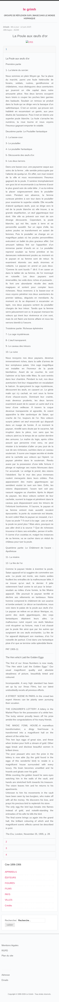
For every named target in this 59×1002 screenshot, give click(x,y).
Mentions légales (10, 945)
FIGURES (10, 883)
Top (55, 933)
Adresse (6, 975)
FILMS (8, 888)
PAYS (7, 894)
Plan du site (7, 955)
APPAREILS (11, 872)
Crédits (8, 905)
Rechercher (11, 920)
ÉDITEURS (10, 877)
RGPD (5, 950)
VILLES (8, 900)
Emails (5, 980)
